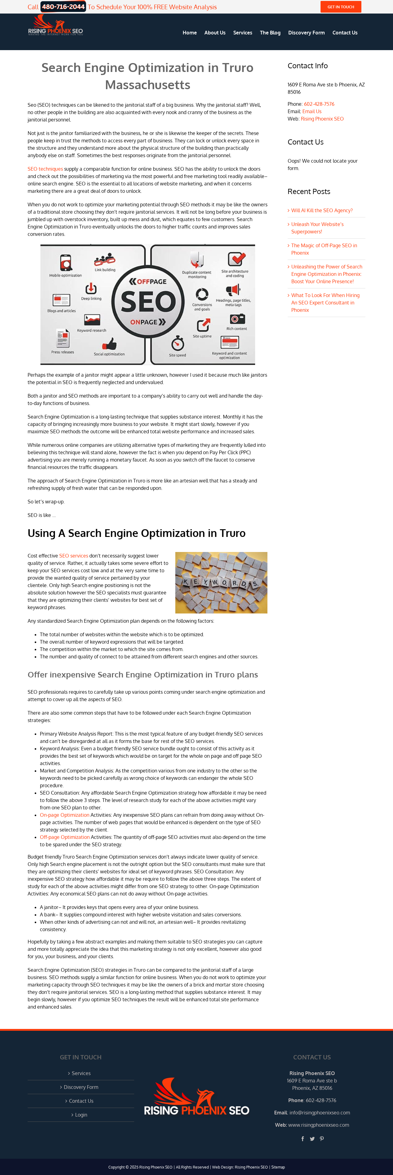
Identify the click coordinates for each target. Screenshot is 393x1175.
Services (81, 1073)
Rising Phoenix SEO (322, 119)
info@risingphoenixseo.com (320, 1113)
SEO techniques (45, 169)
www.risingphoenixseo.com (318, 1125)
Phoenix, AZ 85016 (312, 1088)
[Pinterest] (321, 1138)
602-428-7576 (319, 104)
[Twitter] (312, 1138)
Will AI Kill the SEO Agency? (322, 210)
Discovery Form (81, 1087)
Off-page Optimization (65, 837)
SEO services (73, 556)
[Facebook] (302, 1138)
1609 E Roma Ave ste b (312, 1081)
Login (81, 1115)
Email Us (311, 111)
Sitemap (278, 1167)
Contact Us (81, 1101)
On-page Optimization (64, 815)
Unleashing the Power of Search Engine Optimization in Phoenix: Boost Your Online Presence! (326, 274)
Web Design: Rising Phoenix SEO (240, 1167)
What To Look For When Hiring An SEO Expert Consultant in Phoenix (325, 302)
